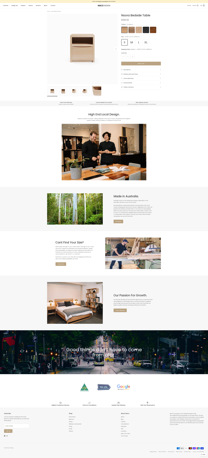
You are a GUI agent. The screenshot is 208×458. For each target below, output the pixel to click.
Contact (53, 5)
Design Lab (15, 5)
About (45, 5)
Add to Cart (141, 63)
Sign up (8, 431)
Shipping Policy (153, 451)
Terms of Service (162, 451)
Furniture (5, 5)
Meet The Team (125, 433)
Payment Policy (187, 451)
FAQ (122, 429)
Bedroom (71, 419)
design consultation (103, 1)
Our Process (124, 436)
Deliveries (123, 426)
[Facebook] (4, 435)
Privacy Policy (171, 451)
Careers (123, 421)
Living (70, 426)
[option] (82, 49)
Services (38, 5)
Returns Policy (179, 451)
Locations (123, 431)
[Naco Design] (104, 5)
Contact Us (61, 264)
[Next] (116, 49)
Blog (122, 419)
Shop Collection (120, 310)
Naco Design (11, 447)
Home (48, 11)
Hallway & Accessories (75, 424)
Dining (70, 421)
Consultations (125, 424)
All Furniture (72, 417)
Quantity (124, 53)
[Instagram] (7, 435)
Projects (23, 5)
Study (70, 429)
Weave (31, 5)
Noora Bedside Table (56, 11)
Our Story (118, 221)
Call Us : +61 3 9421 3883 (198, 451)
